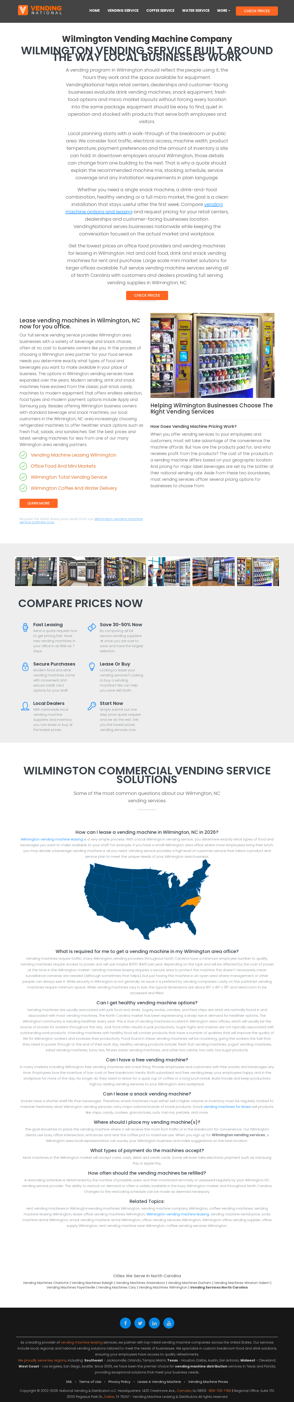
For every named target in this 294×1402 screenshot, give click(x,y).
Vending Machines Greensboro (140, 1282)
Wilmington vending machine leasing (52, 839)
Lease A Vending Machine (159, 1381)
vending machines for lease (227, 1106)
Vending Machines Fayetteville (71, 1287)
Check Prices (147, 295)
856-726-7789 (220, 1390)
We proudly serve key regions (42, 1360)
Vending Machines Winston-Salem (241, 1282)
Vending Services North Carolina (219, 1287)
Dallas (109, 1396)
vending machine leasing (81, 1342)
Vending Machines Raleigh (92, 1282)
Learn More (39, 503)
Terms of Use (90, 1381)
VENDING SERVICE (123, 10)
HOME (94, 10)
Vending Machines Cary (117, 1287)
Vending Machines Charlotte (46, 1282)
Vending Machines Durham (189, 1282)
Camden (184, 1390)
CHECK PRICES (257, 11)
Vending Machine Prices (208, 1381)
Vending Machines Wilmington (163, 1287)
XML (69, 1381)
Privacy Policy (119, 1381)
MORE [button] (222, 10)
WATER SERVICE (195, 10)
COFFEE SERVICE (160, 10)
